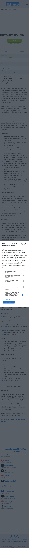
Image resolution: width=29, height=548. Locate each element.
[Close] (26, 244)
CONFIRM (9, 302)
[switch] (23, 275)
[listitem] (14, 272)
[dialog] (14, 274)
